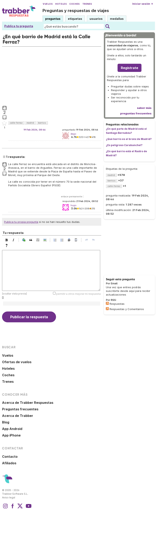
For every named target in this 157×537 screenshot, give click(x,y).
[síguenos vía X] (20, 508)
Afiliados (9, 463)
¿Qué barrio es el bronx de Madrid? (129, 139)
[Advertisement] (51, 75)
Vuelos (48, 4)
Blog (5, 422)
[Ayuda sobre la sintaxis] (8, 245)
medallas (117, 18)
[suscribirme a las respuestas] (107, 303)
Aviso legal (8, 497)
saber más (144, 107)
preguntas (53, 18)
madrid (30, 122)
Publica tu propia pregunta (21, 221)
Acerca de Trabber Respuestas (27, 403)
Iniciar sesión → (142, 3)
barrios (42, 122)
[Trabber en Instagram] (5, 508)
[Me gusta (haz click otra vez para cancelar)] (4, 108)
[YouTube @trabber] (28, 508)
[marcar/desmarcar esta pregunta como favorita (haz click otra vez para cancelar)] (4, 123)
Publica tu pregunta (18, 26)
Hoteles (61, 4)
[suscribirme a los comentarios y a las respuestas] (107, 308)
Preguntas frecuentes (20, 409)
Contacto (10, 456)
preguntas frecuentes (135, 113)
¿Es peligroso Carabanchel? (124, 145)
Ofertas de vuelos (16, 362)
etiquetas (75, 18)
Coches (74, 4)
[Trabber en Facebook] (12, 508)
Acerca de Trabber (17, 416)
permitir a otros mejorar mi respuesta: (78, 293)
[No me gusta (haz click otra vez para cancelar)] (4, 117)
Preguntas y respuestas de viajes (76, 10)
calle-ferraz (16, 122)
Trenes (87, 4)
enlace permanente (71, 196)
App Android (12, 429)
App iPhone (11, 435)
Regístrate (129, 68)
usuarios (96, 18)
